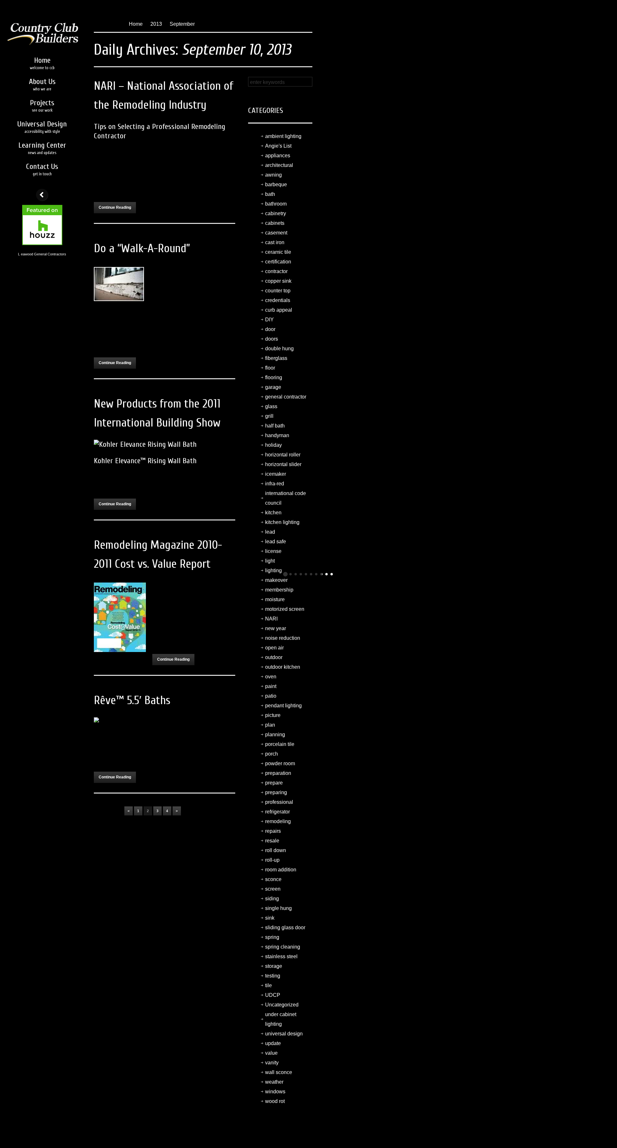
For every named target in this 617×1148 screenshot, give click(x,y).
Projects (42, 105)
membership (279, 589)
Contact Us (42, 169)
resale (272, 840)
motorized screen (284, 609)
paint (270, 686)
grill (269, 416)
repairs (273, 831)
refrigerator (277, 811)
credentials (277, 300)
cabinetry (275, 213)
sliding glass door (285, 927)
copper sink (278, 281)
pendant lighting (283, 705)
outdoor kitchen (282, 667)
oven (270, 676)
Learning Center (42, 148)
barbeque (276, 184)
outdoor (273, 657)
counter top (278, 290)
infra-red (274, 483)
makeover (276, 580)
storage (273, 966)
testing (272, 975)
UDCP (272, 995)
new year (275, 628)
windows (275, 1091)
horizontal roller (282, 454)
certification (278, 261)
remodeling (278, 821)
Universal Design (42, 127)
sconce (273, 879)
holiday (273, 445)
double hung (279, 348)
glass (271, 406)
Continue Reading (115, 207)
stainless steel (281, 956)
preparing (276, 792)
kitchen (273, 512)
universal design (284, 1033)
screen (273, 889)
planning (275, 734)
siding (272, 898)
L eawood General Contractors (42, 254)
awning (273, 175)
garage (273, 387)
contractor (276, 271)
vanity (272, 1062)
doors (271, 339)
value (271, 1053)
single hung (278, 908)
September (182, 24)
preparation (278, 773)
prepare (274, 782)
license (273, 551)
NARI (271, 618)
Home (42, 63)
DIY (269, 319)
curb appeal (278, 310)
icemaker (275, 474)
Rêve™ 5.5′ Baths (132, 700)
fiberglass (276, 358)
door (270, 329)
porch (271, 754)
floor (270, 368)
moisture (275, 599)
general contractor (285, 397)
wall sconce (278, 1072)
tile (268, 985)
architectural (279, 165)
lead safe (275, 541)
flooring (273, 377)
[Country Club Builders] (42, 25)
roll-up (272, 860)
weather (274, 1082)
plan (270, 725)
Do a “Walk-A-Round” (142, 248)
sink (269, 918)
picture (273, 715)
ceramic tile (278, 252)
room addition (280, 869)
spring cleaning (282, 947)
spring (272, 937)
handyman (277, 435)
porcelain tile (279, 744)
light (270, 561)
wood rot (275, 1101)
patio (270, 696)
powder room (280, 763)
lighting (273, 570)
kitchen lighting (282, 522)
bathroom (276, 204)
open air (274, 647)
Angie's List (278, 146)
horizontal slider (283, 464)
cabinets (274, 223)
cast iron (274, 242)
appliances (277, 155)
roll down (275, 850)
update (273, 1043)
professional (279, 802)
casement (276, 232)
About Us (42, 84)
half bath (275, 425)
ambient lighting (283, 136)
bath (270, 194)
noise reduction (282, 638)
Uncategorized (282, 1004)
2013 (156, 24)
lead (270, 532)
